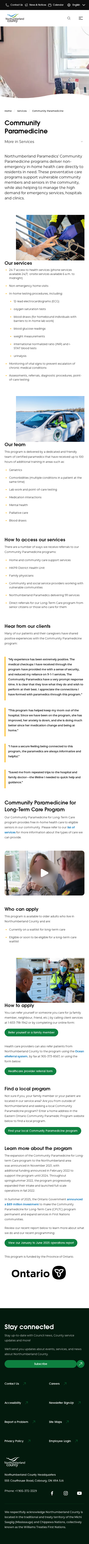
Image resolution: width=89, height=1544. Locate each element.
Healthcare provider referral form (30, 1071)
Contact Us (16, 4)
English (76, 4)
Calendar (58, 4)
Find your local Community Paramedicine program (43, 1130)
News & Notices (37, 4)
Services (22, 110)
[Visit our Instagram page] (66, 1493)
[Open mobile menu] (79, 18)
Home (8, 110)
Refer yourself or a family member (31, 1032)
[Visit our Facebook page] (52, 1493)
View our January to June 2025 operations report (41, 1242)
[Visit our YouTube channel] (79, 1493)
